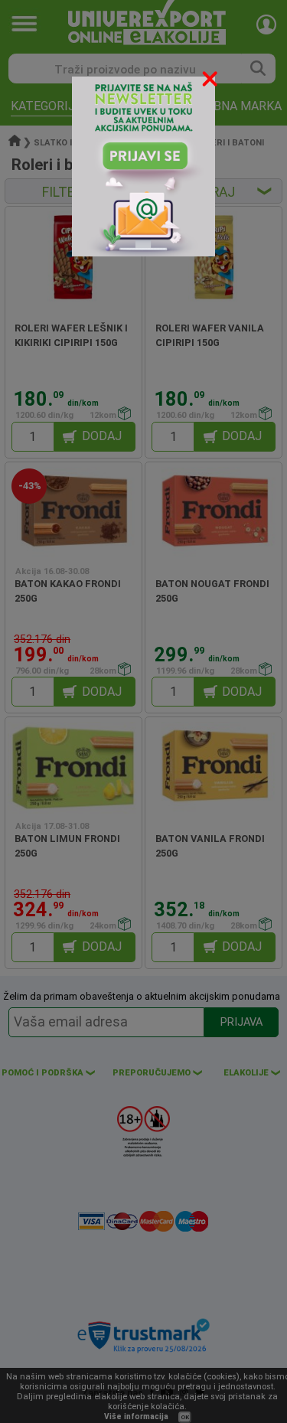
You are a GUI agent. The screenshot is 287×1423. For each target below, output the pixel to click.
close (211, 81)
